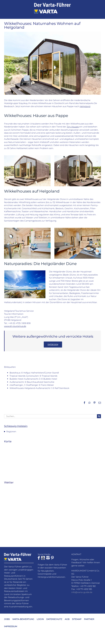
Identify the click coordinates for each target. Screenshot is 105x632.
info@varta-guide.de (81, 592)
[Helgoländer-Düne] (24, 271)
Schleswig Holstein (15, 426)
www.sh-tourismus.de (15, 326)
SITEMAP (76, 619)
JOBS (7, 619)
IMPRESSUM (10, 626)
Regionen (11, 431)
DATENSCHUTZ (54, 619)
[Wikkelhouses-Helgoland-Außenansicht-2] (77, 156)
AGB (67, 619)
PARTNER (89, 619)
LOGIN (40, 619)
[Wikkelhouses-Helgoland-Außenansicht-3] (27, 156)
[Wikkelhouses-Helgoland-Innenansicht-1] (77, 228)
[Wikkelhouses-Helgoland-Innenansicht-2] (27, 228)
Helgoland (85, 106)
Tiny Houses (73, 126)
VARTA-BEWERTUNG (23, 619)
